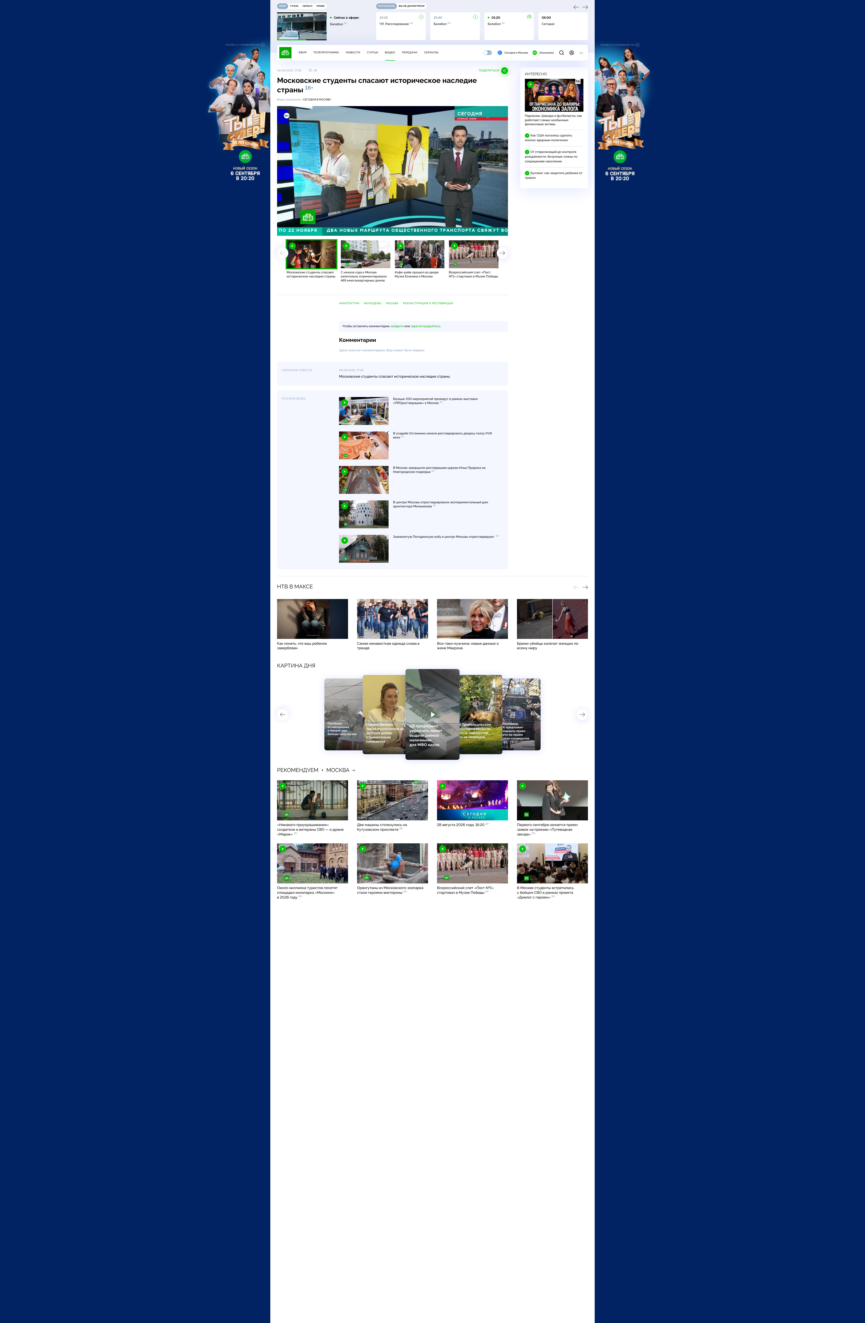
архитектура (349, 303)
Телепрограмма (326, 52)
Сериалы (431, 52)
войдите (397, 326)
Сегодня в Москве (516, 52)
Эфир (302, 52)
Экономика (546, 52)
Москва (392, 303)
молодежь (373, 303)
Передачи (409, 52)
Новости (353, 52)
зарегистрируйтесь (425, 326)
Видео (390, 52)
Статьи (372, 52)
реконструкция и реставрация (428, 303)
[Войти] (571, 52)
